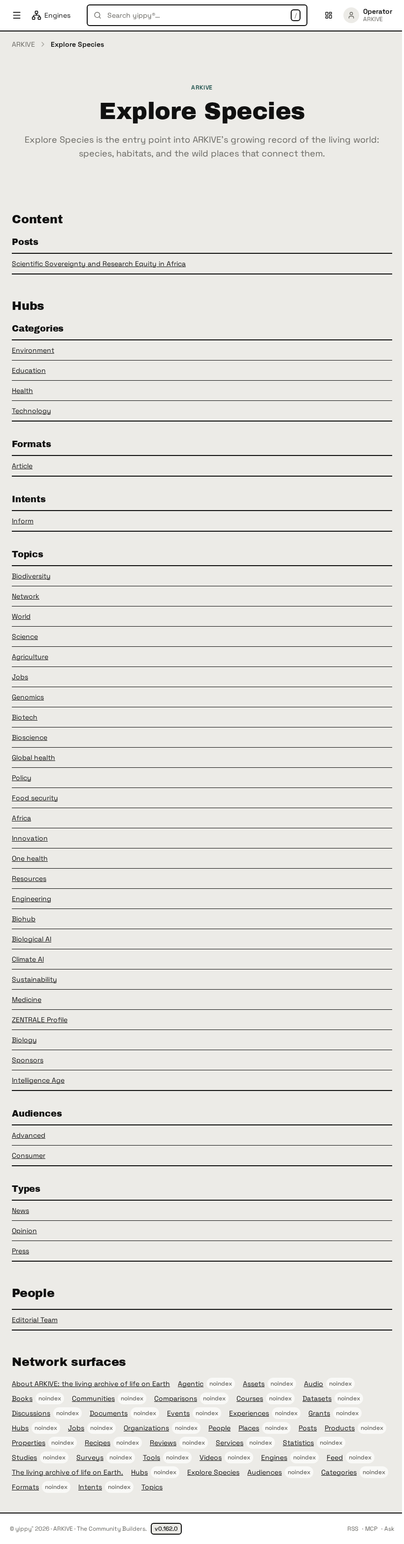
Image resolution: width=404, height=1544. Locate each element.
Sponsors (27, 1060)
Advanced (28, 1135)
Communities (93, 1398)
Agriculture (30, 656)
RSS (352, 1529)
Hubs (20, 1427)
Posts (308, 1427)
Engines (274, 1457)
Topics (152, 1487)
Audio (313, 1383)
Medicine (26, 999)
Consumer (28, 1155)
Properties (28, 1442)
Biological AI (31, 939)
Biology (24, 1039)
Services (229, 1442)
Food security (35, 797)
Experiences (249, 1413)
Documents (109, 1413)
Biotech (24, 717)
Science (25, 636)
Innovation (30, 838)
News (20, 1210)
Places (248, 1427)
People (219, 1427)
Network (25, 596)
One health (30, 858)
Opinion (24, 1230)
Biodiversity (31, 576)
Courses (249, 1398)
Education (29, 370)
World (21, 616)
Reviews (163, 1442)
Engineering (31, 898)
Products (340, 1427)
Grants (319, 1413)
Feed (335, 1457)
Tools (151, 1457)
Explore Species (213, 1472)
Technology (31, 410)
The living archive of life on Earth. (67, 1472)
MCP (371, 1529)
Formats (25, 1487)
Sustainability (34, 979)
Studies (24, 1457)
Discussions (31, 1413)
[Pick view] (328, 15)
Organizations (146, 1427)
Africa (21, 818)
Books (22, 1398)
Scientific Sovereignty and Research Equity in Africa (99, 263)
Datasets (317, 1398)
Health (22, 390)
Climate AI (28, 959)
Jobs (20, 676)
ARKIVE (23, 44)
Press (20, 1250)
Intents (90, 1487)
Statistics (298, 1442)
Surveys (89, 1457)
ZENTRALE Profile (39, 1019)
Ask (389, 1529)
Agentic (190, 1383)
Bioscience (29, 737)
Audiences (264, 1472)
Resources (29, 878)
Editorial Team (35, 1319)
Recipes (97, 1442)
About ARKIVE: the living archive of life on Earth (91, 1383)
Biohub (23, 918)
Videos (211, 1457)
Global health (33, 757)
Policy (22, 777)
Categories (339, 1472)
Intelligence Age (38, 1080)
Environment (33, 350)
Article (22, 465)
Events (178, 1413)
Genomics (28, 697)
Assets (254, 1383)
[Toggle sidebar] (17, 15)
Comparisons (175, 1398)
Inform (23, 520)
